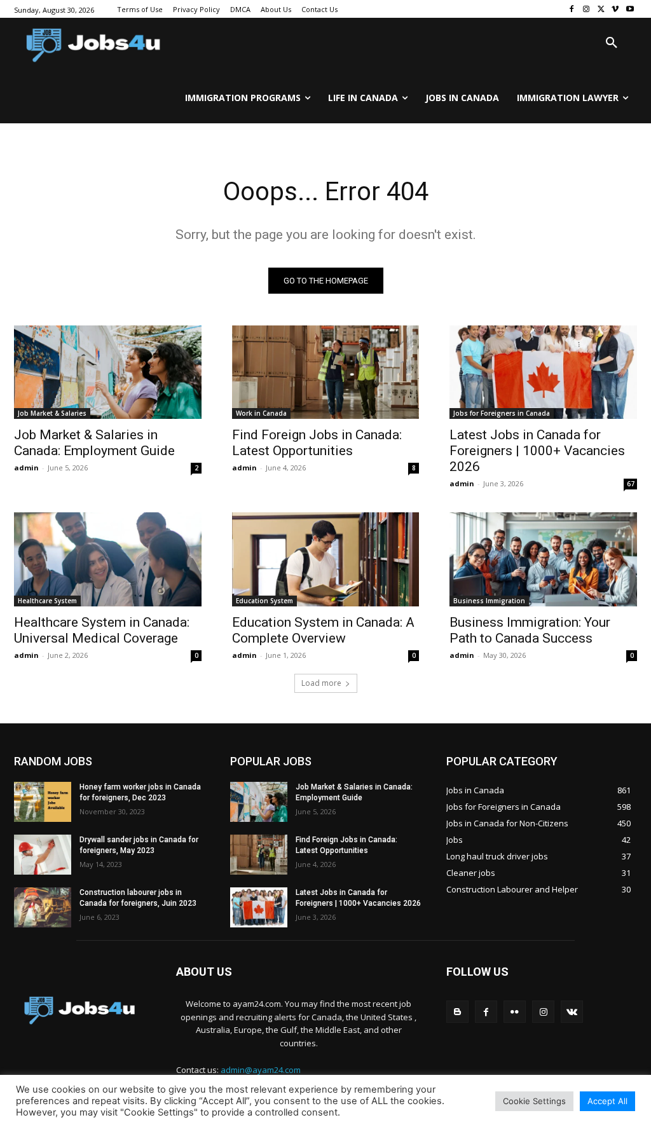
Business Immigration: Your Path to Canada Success (529, 630)
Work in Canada (261, 413)
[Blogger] (457, 1012)
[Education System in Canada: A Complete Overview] (326, 559)
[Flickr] (515, 1012)
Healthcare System (47, 600)
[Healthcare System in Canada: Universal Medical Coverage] (108, 559)
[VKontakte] (572, 1012)
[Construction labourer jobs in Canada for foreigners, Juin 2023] (42, 907)
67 (630, 483)
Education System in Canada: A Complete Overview (323, 630)
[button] (611, 43)
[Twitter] (601, 9)
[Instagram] (586, 9)
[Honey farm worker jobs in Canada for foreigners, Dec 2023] (42, 802)
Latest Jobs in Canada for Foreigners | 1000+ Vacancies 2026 (537, 450)
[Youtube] (629, 9)
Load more (321, 683)
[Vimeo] (615, 9)
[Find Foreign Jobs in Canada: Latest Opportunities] (326, 372)
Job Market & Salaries (52, 413)
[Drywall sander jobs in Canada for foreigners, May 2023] (42, 855)
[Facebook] (572, 9)
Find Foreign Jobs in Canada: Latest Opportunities (317, 442)
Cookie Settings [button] (534, 1101)
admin (26, 467)
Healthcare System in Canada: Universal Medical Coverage (101, 630)
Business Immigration (489, 600)
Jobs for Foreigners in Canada (501, 413)
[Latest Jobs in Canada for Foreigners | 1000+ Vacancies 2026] (543, 372)
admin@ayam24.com (261, 1070)
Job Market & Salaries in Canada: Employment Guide (94, 442)
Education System (264, 600)
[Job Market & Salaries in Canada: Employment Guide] (108, 372)
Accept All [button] (607, 1101)
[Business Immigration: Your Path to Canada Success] (543, 559)
